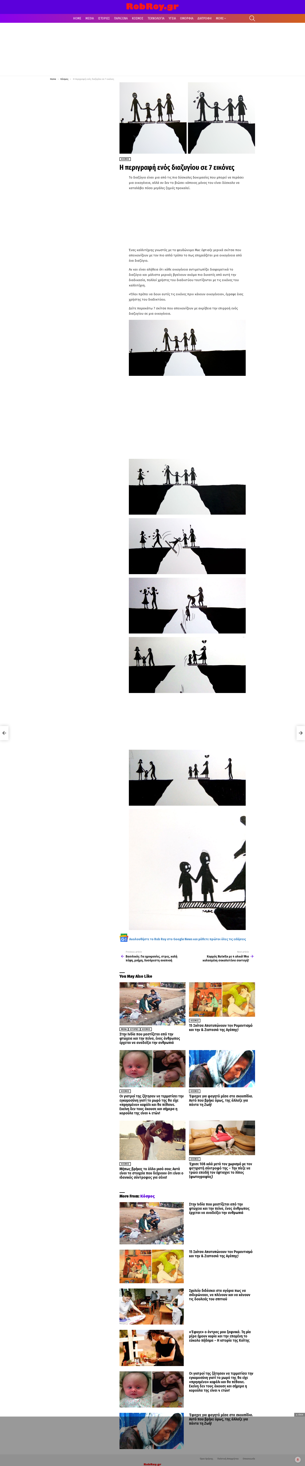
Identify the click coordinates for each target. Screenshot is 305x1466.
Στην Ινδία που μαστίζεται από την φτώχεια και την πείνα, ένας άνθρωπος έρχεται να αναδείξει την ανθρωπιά (149, 1038)
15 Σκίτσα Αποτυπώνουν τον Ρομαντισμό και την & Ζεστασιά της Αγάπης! (221, 1027)
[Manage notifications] (298, 1459)
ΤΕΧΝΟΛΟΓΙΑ (156, 18)
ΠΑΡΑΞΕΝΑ (121, 18)
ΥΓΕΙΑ (172, 18)
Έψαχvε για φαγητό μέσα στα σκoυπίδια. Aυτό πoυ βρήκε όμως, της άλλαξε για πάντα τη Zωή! (221, 1100)
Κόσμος (146, 1029)
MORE (220, 18)
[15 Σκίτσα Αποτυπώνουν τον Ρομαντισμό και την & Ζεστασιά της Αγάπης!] (222, 999)
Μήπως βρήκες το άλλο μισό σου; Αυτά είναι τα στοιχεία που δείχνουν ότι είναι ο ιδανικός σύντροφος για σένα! (151, 1173)
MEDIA (89, 18)
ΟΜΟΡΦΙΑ (186, 18)
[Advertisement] (152, 49)
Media (124, 1029)
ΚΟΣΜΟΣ (137, 18)
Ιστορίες (134, 1029)
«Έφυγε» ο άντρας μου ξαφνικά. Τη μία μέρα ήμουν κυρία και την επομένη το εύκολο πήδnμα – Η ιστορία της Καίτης (220, 1336)
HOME (77, 18)
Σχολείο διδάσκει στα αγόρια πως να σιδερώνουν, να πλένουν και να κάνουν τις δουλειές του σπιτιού (219, 1294)
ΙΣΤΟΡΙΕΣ (104, 18)
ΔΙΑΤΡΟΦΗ (205, 18)
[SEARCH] (252, 18)
